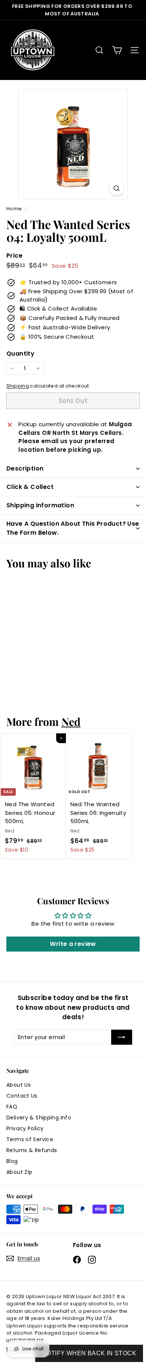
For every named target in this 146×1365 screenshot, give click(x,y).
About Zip (19, 1172)
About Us (18, 1085)
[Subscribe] (121, 1037)
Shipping (17, 386)
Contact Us (21, 1096)
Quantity (20, 353)
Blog (12, 1161)
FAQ (11, 1106)
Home (14, 208)
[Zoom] (117, 188)
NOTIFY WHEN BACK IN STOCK (89, 1353)
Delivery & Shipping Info (38, 1117)
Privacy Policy (24, 1128)
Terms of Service (29, 1139)
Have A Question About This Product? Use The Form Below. (72, 528)
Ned (70, 721)
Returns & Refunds (31, 1150)
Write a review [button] (73, 944)
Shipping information (40, 505)
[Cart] (117, 50)
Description (24, 468)
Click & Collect (30, 487)
